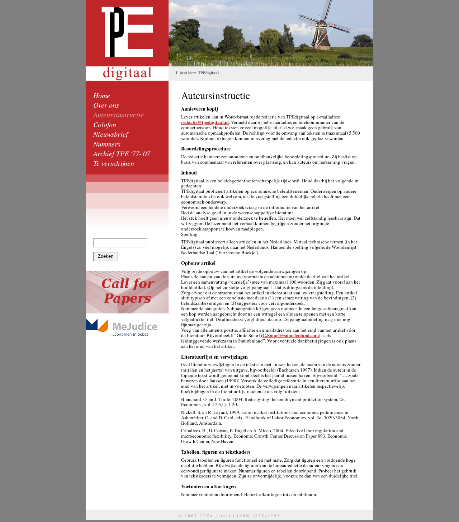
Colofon (104, 124)
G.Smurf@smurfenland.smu (290, 335)
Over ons (106, 104)
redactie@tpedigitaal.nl (205, 121)
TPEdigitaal (208, 73)
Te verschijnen (113, 163)
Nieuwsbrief (110, 134)
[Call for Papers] (127, 292)
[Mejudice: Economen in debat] (127, 327)
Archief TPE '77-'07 (121, 153)
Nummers (106, 143)
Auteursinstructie (118, 114)
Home (101, 95)
